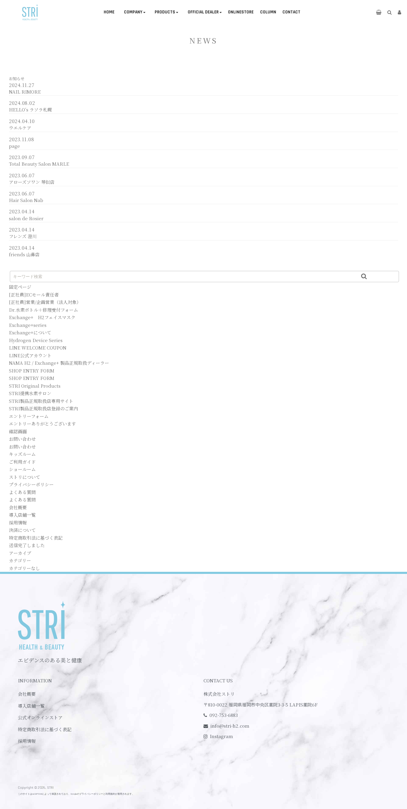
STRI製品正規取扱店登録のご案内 (43, 408)
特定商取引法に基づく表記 (36, 538)
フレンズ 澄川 (23, 236)
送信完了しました (27, 545)
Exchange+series (27, 325)
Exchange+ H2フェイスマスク (42, 317)
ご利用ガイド (22, 462)
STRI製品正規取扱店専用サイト (41, 401)
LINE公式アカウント (30, 355)
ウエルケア (20, 128)
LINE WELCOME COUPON (37, 347)
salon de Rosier (26, 218)
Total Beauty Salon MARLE (39, 164)
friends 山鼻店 (24, 254)
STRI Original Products (34, 386)
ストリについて (24, 477)
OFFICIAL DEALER (203, 12)
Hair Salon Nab (26, 200)
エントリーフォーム (29, 416)
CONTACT (291, 12)
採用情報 (18, 522)
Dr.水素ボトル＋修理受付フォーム (43, 310)
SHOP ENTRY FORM (31, 370)
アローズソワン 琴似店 (32, 182)
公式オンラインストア (40, 717)
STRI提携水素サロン (30, 393)
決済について (22, 530)
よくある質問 (22, 492)
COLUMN (268, 12)
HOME (109, 12)
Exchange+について (30, 332)
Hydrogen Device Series (36, 340)
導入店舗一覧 (22, 515)
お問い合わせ (22, 439)
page (14, 146)
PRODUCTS (165, 12)
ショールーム (22, 469)
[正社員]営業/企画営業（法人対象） (45, 302)
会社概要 (18, 507)
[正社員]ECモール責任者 (34, 294)
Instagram (221, 736)
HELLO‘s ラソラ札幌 (30, 109)
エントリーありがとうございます (42, 423)
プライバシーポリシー (31, 484)
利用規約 (110, 794)
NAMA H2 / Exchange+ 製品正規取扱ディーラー (59, 363)
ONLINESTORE (241, 12)
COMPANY (133, 12)
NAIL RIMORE (25, 91)
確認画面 (18, 431)
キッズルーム (22, 454)
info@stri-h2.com (229, 726)
